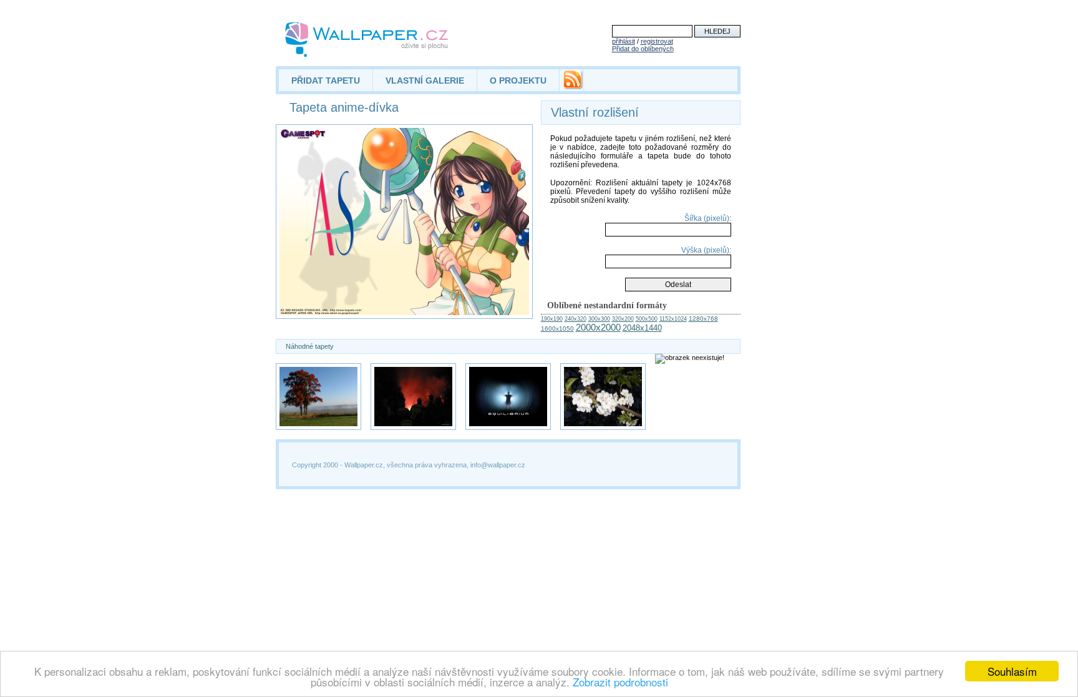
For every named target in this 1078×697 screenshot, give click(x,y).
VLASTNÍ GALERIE (425, 80)
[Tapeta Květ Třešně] (603, 396)
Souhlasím (1012, 671)
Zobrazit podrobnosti (620, 682)
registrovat (657, 41)
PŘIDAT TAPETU (325, 80)
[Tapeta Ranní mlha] (318, 396)
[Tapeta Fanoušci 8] (413, 396)
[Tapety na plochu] (367, 39)
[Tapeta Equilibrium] (508, 396)
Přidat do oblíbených (643, 48)
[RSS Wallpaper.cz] (573, 86)
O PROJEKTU (518, 80)
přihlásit (623, 41)
